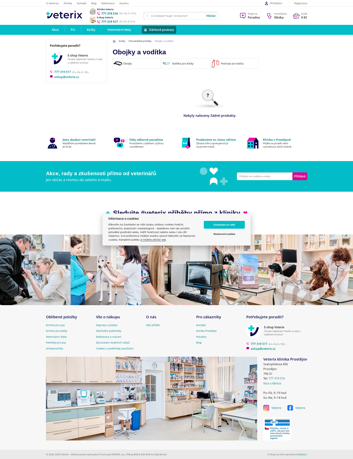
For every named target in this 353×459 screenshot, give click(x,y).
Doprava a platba (106, 325)
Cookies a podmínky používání (114, 348)
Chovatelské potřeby (140, 41)
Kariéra (124, 3)
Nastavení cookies (224, 233)
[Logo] (64, 16)
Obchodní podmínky (108, 331)
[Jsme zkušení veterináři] (76, 143)
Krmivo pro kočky (56, 331)
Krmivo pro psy (55, 325)
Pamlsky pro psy (56, 342)
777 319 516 (277, 378)
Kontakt (81, 3)
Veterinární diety (56, 337)
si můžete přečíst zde (153, 239)
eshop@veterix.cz (66, 77)
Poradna (201, 337)
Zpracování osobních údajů (113, 342)
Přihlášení (276, 3)
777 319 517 (62, 72)
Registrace (300, 3)
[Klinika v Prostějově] (276, 143)
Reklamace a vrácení (108, 337)
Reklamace (108, 3)
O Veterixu (52, 3)
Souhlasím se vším (224, 224)
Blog (94, 3)
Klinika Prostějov (206, 331)
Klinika (68, 3)
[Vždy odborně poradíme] (143, 143)
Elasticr (303, 454)
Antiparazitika (54, 348)
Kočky (122, 41)
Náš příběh (153, 325)
